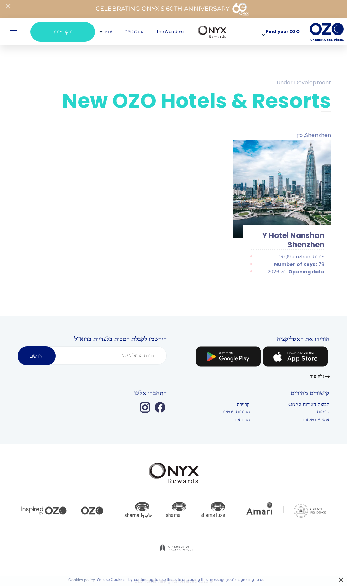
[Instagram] (145, 407)
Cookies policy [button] (81, 580)
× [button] (341, 580)
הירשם (36, 356)
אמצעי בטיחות (316, 419)
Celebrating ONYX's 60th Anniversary (162, 9)
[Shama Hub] (138, 509)
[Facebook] (160, 407)
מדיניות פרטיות (235, 411)
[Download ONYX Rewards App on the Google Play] (228, 357)
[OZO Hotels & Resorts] (326, 31)
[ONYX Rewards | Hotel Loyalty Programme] (173, 469)
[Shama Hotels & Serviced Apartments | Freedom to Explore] (176, 509)
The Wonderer (170, 32)
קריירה (243, 404)
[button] (108, 31)
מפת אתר (241, 419)
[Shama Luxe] (212, 509)
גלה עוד (317, 376)
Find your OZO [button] (283, 31)
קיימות (323, 411)
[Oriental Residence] (310, 509)
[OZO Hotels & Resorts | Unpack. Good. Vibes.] (92, 509)
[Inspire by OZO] (44, 509)
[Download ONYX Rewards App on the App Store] (295, 357)
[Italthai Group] (177, 552)
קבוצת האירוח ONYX (308, 404)
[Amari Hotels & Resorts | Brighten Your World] (259, 509)
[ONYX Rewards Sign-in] (212, 32)
